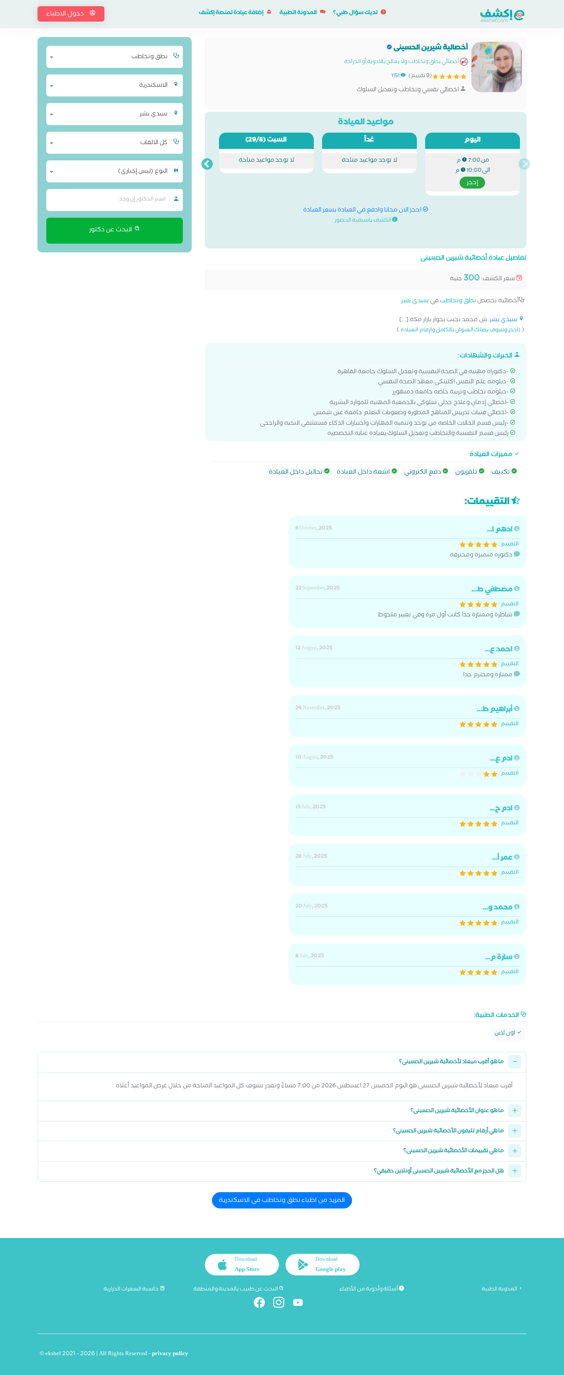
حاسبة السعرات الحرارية (132, 1289)
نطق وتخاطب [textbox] (149, 57)
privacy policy (170, 1354)
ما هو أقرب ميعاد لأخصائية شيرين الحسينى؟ (451, 1062)
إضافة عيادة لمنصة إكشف (231, 13)
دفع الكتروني (423, 472)
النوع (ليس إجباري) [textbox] (142, 172)
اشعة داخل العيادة (364, 472)
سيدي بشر (415, 301)
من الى (472, 172)
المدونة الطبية (298, 13)
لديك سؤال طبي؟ (355, 13)
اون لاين (505, 1034)
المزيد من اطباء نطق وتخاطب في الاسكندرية (282, 1201)
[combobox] (109, 57)
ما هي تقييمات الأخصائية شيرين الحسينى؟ (454, 1151)
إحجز (472, 183)
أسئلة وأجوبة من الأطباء (369, 1289)
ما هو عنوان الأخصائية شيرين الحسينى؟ (457, 1111)
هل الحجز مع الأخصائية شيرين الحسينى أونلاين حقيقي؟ (439, 1172)
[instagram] (282, 1304)
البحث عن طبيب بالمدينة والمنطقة (236, 1289)
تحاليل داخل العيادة (296, 472)
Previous (524, 164)
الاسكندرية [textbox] (153, 86)
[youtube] (302, 1304)
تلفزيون (467, 472)
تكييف (501, 472)
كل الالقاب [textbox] (153, 143)
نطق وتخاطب (458, 301)
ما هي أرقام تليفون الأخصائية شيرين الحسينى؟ (448, 1132)
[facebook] (263, 1304)
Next (207, 164)
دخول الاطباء (65, 14)
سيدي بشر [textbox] (153, 114)
